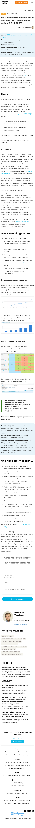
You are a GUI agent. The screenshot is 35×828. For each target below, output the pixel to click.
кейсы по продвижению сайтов (12, 639)
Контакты (8, 803)
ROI (24, 639)
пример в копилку (22, 222)
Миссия (6, 800)
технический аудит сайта (10, 646)
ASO (26, 762)
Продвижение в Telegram (17, 768)
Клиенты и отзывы (11, 752)
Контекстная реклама (17, 762)
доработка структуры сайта (11, 651)
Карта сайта (17, 803)
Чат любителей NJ (25, 775)
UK (25, 10)
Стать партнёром (23, 752)
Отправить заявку (21, 2)
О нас (5, 775)
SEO (7, 762)
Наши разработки (12, 755)
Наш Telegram (13, 775)
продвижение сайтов (8, 649)
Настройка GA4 (12, 783)
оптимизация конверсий (10, 644)
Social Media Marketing (23, 765)
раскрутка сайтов (7, 636)
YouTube (24, 793)
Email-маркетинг (9, 765)
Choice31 (10, 793)
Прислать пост (17, 741)
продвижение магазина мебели (12, 654)
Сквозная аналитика (17, 786)
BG (29, 10)
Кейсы (4, 13)
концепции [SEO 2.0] (23, 114)
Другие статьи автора (20, 624)
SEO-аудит (23, 646)
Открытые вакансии (23, 800)
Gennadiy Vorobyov (19, 614)
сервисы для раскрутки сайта (11, 641)
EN (32, 10)
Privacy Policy (23, 755)
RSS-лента (25, 803)
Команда (13, 800)
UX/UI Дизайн (22, 783)
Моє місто (17, 793)
